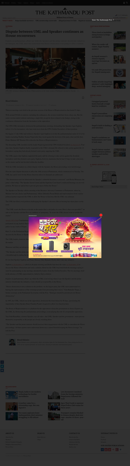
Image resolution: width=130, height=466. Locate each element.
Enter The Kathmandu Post (102, 20)
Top (126, 450)
